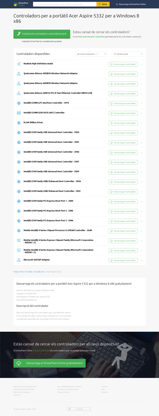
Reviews (104, 392)
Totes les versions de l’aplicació (25, 387)
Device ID (17, 395)
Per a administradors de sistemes (69, 387)
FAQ (103, 389)
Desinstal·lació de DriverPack (24, 389)
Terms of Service (63, 392)
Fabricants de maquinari (22, 392)
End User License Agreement (68, 389)
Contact (104, 387)
